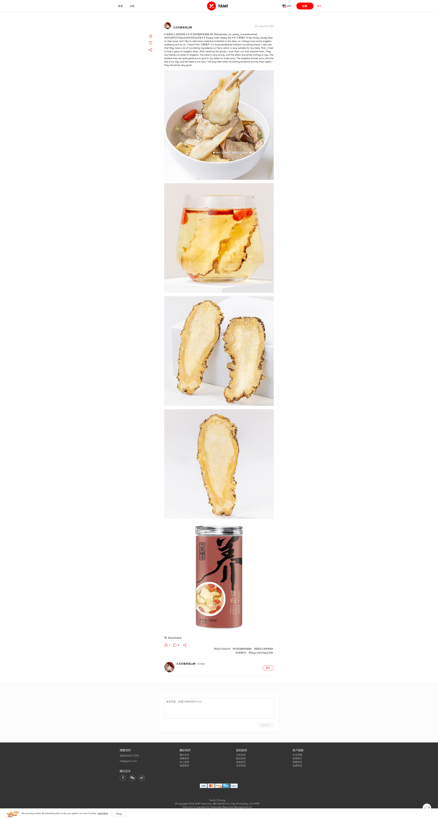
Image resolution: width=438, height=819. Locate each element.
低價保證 (297, 765)
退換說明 (241, 762)
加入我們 (184, 762)
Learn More (103, 813)
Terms (212, 800)
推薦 (120, 6)
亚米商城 (241, 765)
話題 (132, 6)
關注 (268, 668)
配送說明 (241, 758)
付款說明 (241, 754)
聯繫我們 (184, 758)
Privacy (221, 800)
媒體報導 (184, 765)
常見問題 (297, 754)
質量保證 (297, 762)
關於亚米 (184, 754)
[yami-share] (150, 46)
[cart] (427, 808)
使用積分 (297, 758)
